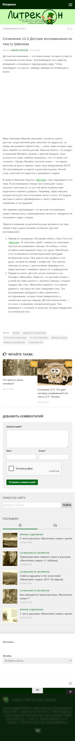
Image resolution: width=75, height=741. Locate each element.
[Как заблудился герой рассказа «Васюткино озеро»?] (10, 596)
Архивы (7, 655)
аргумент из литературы (34, 333)
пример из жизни (59, 338)
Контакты (8, 641)
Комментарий (14, 426)
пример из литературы (14, 342)
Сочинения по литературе (35, 553)
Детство (41, 180)
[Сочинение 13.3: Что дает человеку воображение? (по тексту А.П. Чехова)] (55, 372)
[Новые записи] (20, 525)
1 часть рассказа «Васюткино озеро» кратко (46, 613)
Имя (9, 451)
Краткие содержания (31, 534)
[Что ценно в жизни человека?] (20, 367)
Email (42, 451)
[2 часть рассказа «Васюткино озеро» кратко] (10, 540)
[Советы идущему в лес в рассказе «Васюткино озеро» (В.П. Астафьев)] (10, 577)
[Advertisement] (37, 105)
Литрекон (9, 4)
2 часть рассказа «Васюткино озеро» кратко (46, 538)
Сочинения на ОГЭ (14, 29)
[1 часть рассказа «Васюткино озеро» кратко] (10, 615)
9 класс (16, 333)
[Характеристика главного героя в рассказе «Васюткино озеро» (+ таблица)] (10, 558)
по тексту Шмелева (39, 338)
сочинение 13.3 (35, 342)
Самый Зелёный (19, 50)
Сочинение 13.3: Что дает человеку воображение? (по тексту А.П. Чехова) (53, 393)
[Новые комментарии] (55, 525)
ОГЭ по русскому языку (15, 338)
